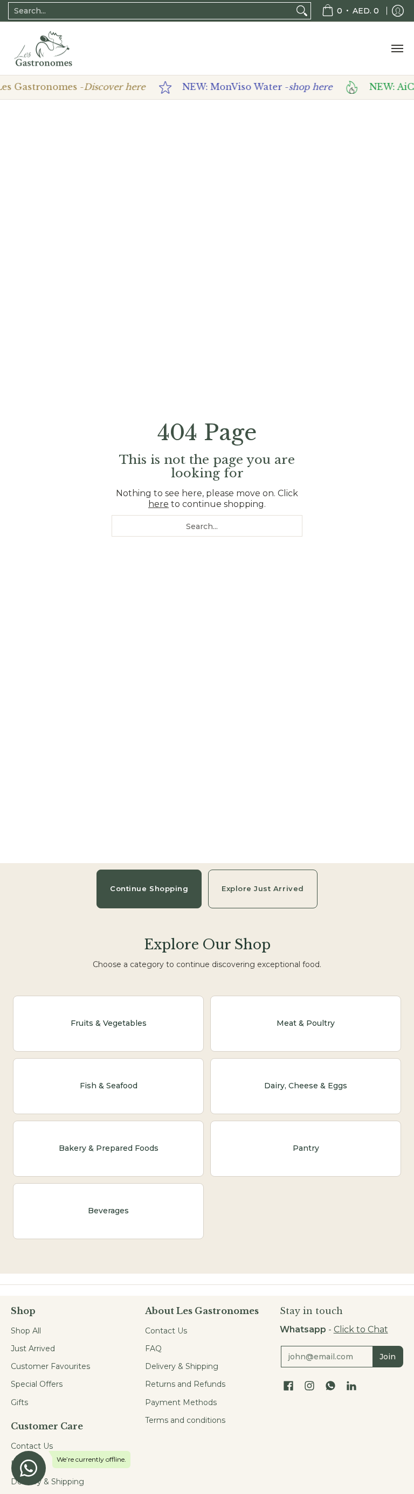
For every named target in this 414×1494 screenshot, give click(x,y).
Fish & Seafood (108, 1085)
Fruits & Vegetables (109, 1023)
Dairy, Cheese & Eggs (305, 1085)
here (158, 504)
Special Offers (37, 1384)
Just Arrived (33, 1348)
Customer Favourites (50, 1366)
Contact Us (32, 1446)
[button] (288, 1386)
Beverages (108, 1210)
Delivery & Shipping (181, 1366)
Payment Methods (181, 1402)
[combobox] (151, 11)
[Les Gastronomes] (43, 48)
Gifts (19, 1402)
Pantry (306, 1148)
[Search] (301, 11)
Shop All (26, 1331)
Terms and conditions (185, 1420)
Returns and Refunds (185, 1384)
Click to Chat (361, 1329)
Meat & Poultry (306, 1023)
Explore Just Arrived (262, 888)
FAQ (153, 1348)
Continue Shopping (149, 888)
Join (388, 1356)
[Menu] (396, 48)
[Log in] (398, 11)
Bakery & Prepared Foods (108, 1148)
